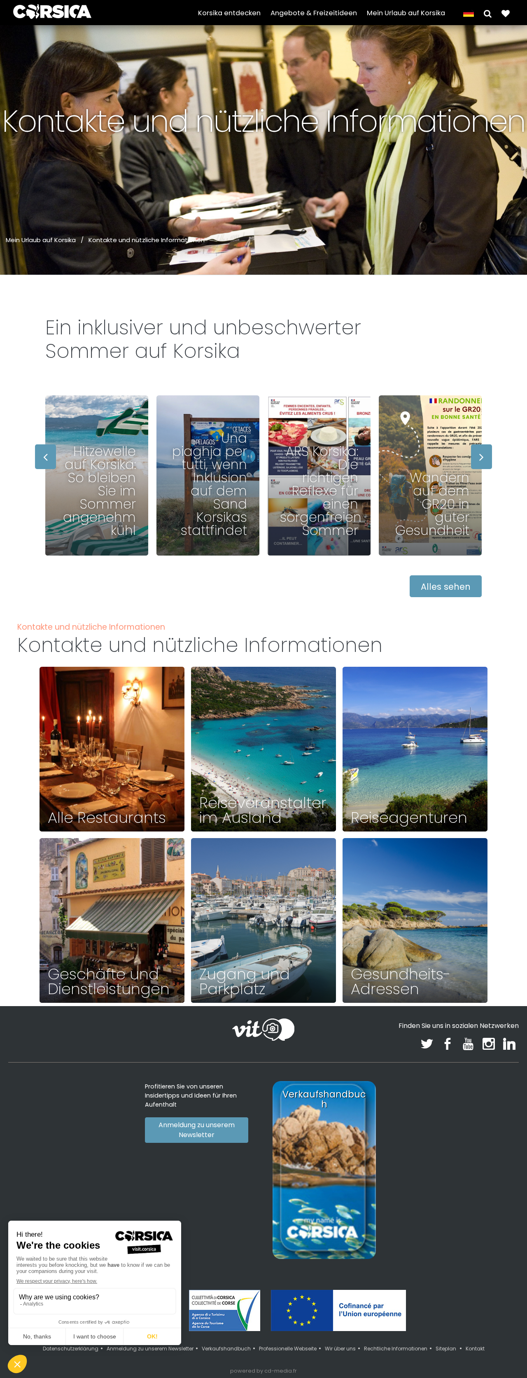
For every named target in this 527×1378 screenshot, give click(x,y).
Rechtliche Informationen (395, 1348)
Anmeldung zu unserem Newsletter (197, 1130)
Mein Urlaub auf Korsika (406, 13)
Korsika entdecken (229, 13)
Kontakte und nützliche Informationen (147, 240)
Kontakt (475, 1348)
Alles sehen (446, 587)
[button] (488, 13)
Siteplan (446, 1348)
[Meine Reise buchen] (505, 13)
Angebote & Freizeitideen (313, 13)
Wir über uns (340, 1348)
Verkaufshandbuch (226, 1348)
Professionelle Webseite (288, 1348)
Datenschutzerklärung (70, 1348)
